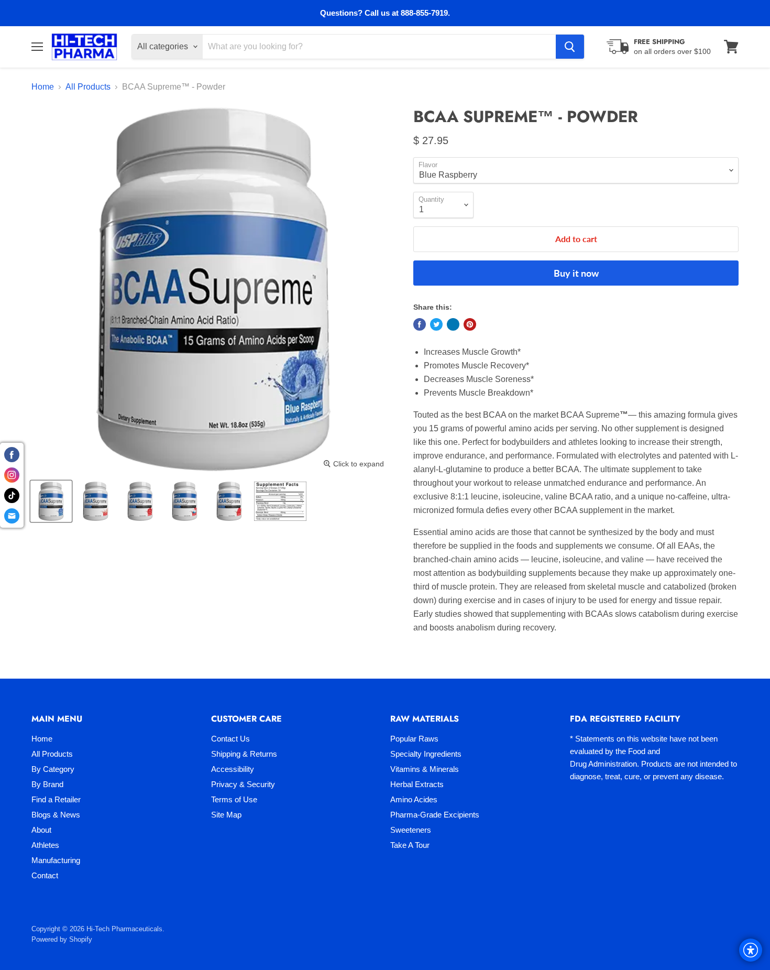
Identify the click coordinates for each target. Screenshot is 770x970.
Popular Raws (414, 738)
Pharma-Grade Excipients (434, 814)
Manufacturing (55, 860)
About (41, 829)
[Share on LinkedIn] (453, 324)
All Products (88, 86)
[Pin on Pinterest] (470, 324)
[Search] (570, 47)
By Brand (47, 784)
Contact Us (230, 738)
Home (42, 86)
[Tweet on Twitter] (436, 324)
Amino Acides (413, 799)
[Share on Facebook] (419, 324)
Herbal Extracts (417, 784)
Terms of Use (234, 799)
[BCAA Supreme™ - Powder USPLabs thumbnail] (51, 501)
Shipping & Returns (244, 753)
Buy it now (576, 273)
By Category (52, 769)
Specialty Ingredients (425, 753)
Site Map (226, 814)
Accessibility (232, 769)
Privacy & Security (243, 784)
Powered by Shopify (61, 939)
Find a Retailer (56, 799)
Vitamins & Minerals (424, 769)
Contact (44, 875)
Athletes (45, 845)
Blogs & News (55, 814)
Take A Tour (410, 845)
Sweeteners (410, 829)
